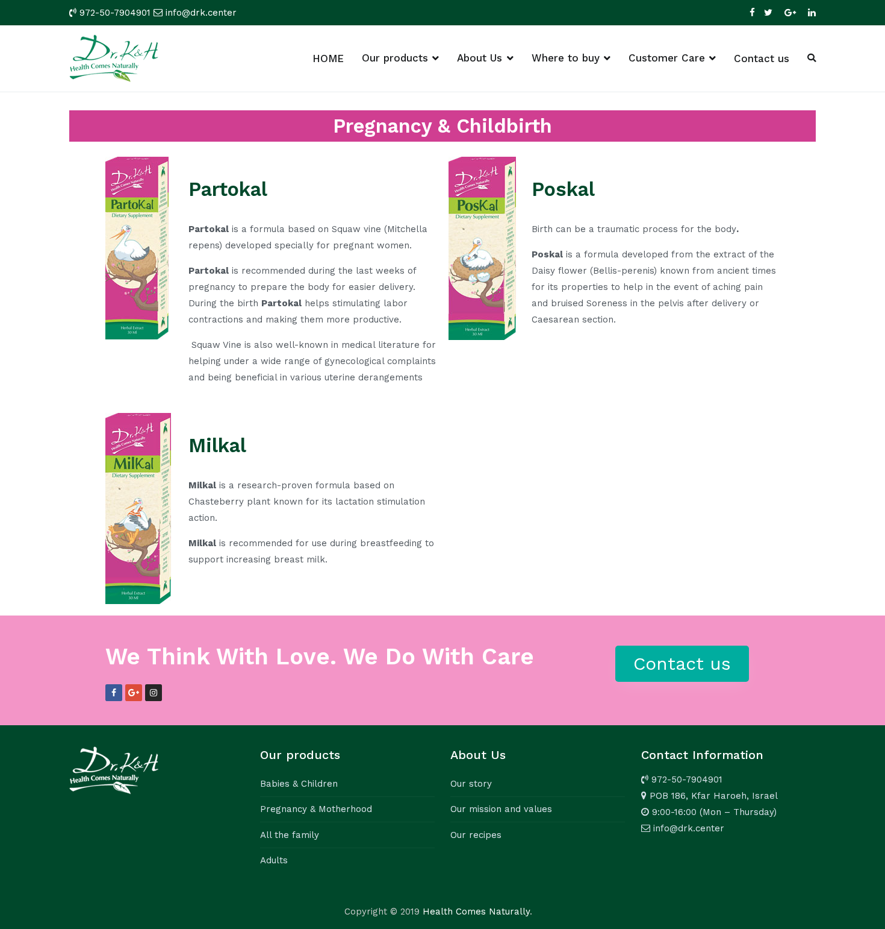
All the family (289, 835)
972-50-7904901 (115, 12)
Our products (395, 58)
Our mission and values (501, 809)
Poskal (563, 189)
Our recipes (476, 835)
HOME (328, 58)
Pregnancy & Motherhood (316, 809)
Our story (471, 783)
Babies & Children (299, 783)
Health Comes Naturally (476, 911)
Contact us (761, 58)
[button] (682, 664)
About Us (479, 58)
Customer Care (667, 58)
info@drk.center (201, 12)
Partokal (227, 189)
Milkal (217, 445)
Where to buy (566, 58)
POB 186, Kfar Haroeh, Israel (712, 795)
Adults (274, 860)
